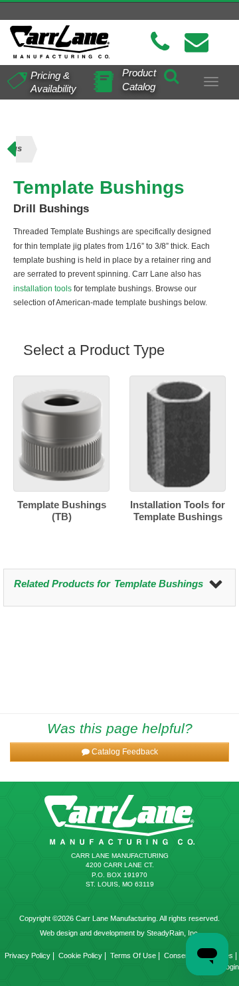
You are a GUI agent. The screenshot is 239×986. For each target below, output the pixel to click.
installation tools (42, 288)
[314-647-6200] (160, 42)
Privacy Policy (27, 955)
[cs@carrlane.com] (196, 42)
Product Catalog (139, 79)
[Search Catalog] (171, 74)
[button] (119, 752)
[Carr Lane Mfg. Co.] (60, 41)
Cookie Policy (80, 955)
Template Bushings (158, 583)
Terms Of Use (133, 955)
